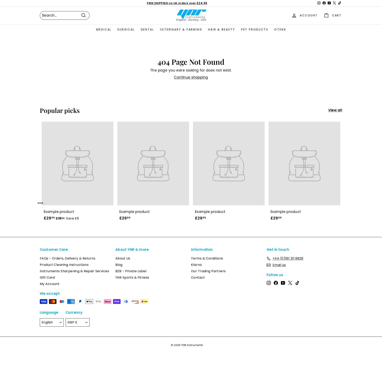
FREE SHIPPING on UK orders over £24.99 (177, 3)
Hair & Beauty (221, 29)
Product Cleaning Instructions (64, 264)
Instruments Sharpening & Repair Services (74, 271)
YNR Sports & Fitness (132, 277)
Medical (104, 29)
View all (335, 110)
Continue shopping (191, 77)
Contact (198, 277)
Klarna (196, 264)
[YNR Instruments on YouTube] (283, 282)
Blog (119, 264)
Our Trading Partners (208, 271)
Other (280, 29)
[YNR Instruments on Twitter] (290, 282)
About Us (122, 258)
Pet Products (254, 29)
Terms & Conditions (207, 258)
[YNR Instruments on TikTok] (297, 282)
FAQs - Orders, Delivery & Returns (67, 258)
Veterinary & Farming (181, 29)
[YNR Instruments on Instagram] (269, 282)
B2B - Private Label (130, 271)
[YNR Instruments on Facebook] (276, 282)
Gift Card (47, 277)
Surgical (126, 29)
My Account (49, 284)
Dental (147, 29)
